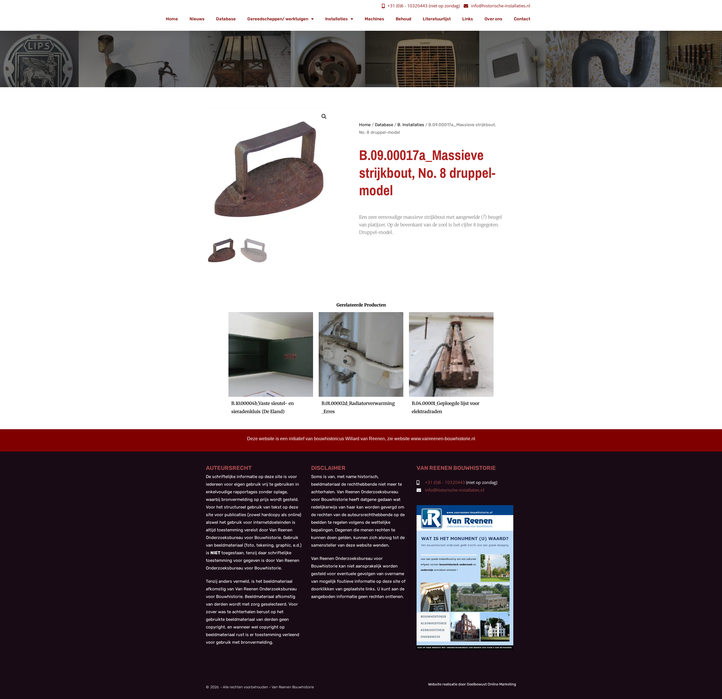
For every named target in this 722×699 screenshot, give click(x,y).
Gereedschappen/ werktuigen (277, 18)
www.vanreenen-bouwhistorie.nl (443, 438)
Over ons (493, 18)
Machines (374, 18)
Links (467, 18)
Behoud (403, 18)
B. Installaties (410, 124)
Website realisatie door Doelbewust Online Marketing (472, 684)
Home (172, 18)
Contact (522, 18)
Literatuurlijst (437, 18)
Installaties (336, 18)
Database (226, 18)
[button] (324, 116)
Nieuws (197, 18)
